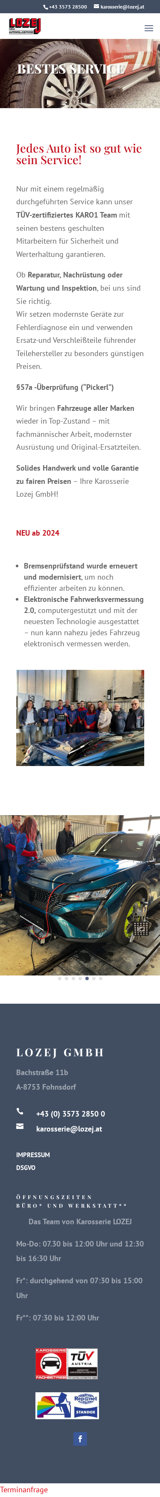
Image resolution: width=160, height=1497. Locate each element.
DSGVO (25, 1168)
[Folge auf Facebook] (80, 1439)
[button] (59, 978)
